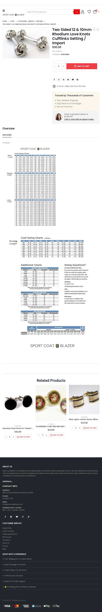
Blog (4, 549)
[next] (98, 29)
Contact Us (6, 540)
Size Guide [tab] (6, 135)
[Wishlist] (89, 11)
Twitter (59, 79)
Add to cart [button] (25, 437)
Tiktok (28, 516)
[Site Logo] (13, 15)
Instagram (22, 516)
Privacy (5, 546)
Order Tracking (8, 531)
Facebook (54, 79)
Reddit (77, 79)
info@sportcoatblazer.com (12, 504)
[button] (4, 11)
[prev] (94, 29)
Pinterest (68, 79)
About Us (5, 543)
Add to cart (83, 66)
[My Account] (82, 11)
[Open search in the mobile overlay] (52, 11)
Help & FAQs (7, 528)
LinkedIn (64, 79)
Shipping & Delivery (9, 534)
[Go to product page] (17, 404)
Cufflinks (65, 54)
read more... (7, 481)
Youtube (16, 516)
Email (73, 79)
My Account (6, 537)
